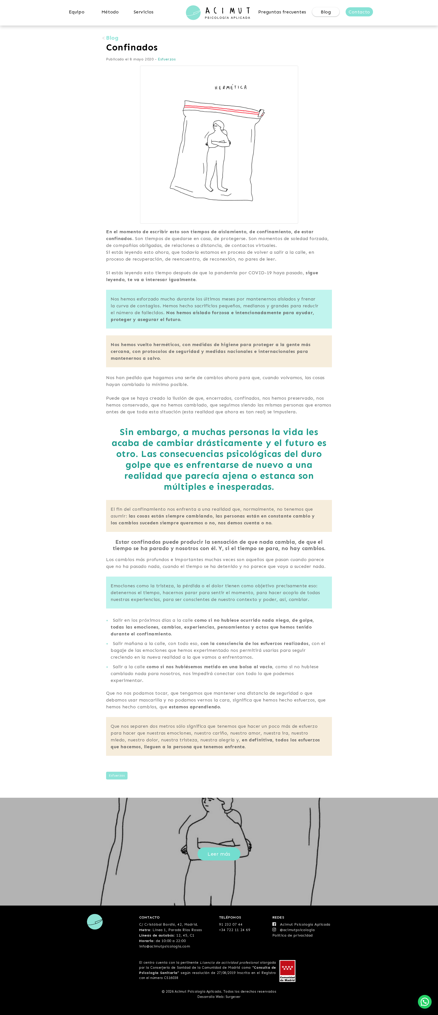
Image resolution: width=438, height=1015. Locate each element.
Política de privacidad (292, 935)
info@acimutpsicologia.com (164, 946)
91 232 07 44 (230, 924)
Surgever (233, 997)
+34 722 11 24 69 (234, 930)
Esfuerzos (167, 59)
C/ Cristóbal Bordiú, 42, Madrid (168, 924)
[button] (425, 1002)
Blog (112, 37)
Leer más (219, 854)
